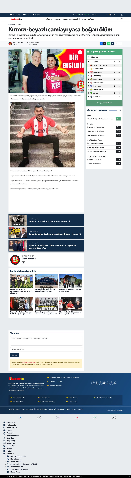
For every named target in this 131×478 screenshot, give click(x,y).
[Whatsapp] (111, 383)
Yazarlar (37, 15)
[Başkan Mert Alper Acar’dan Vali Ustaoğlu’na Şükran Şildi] (21, 304)
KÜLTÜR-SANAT (59, 409)
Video (27, 15)
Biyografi (11, 443)
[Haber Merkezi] (15, 260)
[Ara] (118, 19)
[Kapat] (129, 476)
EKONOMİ (73, 19)
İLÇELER (82, 19)
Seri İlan (10, 438)
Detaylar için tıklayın (104, 103)
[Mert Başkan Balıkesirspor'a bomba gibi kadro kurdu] (70, 304)
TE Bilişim (120, 410)
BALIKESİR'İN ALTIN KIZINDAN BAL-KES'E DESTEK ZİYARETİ (21, 291)
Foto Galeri (16, 15)
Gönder (15, 355)
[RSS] (115, 383)
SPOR (65, 19)
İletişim (10, 451)
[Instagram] (100, 383)
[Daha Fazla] (112, 43)
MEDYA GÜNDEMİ (77, 409)
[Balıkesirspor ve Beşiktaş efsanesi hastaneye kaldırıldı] (46, 304)
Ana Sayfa (11, 422)
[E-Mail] (23, 263)
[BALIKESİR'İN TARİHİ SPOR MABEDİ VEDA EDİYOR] (46, 281)
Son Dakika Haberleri (47, 402)
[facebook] (20, 417)
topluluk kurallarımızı (29, 362)
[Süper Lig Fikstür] (120, 110)
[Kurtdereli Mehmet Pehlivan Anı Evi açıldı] (70, 281)
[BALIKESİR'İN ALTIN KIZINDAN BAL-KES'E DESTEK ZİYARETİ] (21, 281)
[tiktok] (114, 417)
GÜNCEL (49, 19)
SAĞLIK (91, 19)
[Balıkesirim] (16, 19)
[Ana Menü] (122, 19)
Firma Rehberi (13, 435)
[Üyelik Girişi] (121, 15)
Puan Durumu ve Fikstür (104, 398)
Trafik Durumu (73, 398)
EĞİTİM (68, 409)
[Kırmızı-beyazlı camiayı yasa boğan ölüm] (46, 71)
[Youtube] (104, 383)
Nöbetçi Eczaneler (19, 398)
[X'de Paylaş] (104, 43)
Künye (9, 448)
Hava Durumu (45, 398)
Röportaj (11, 441)
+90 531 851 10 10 (56, 381)
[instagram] (58, 417)
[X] (96, 383)
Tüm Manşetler (18, 402)
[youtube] (76, 417)
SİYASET (58, 19)
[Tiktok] (108, 383)
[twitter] (39, 417)
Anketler (11, 446)
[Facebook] (93, 383)
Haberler (11, 24)
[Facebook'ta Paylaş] (101, 43)
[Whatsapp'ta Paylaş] (108, 43)
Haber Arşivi (73, 402)
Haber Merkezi (29, 258)
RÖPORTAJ (43, 409)
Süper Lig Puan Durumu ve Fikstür (24, 464)
